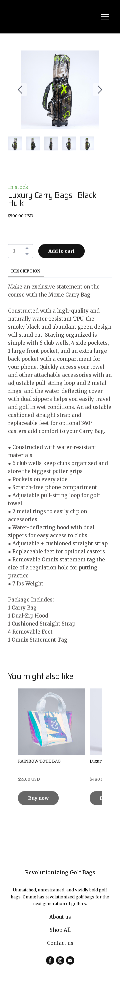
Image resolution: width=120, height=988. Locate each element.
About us (60, 917)
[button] (27, 248)
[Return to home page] (53, 16)
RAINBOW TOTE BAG (39, 761)
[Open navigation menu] (105, 16)
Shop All (60, 930)
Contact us (60, 943)
